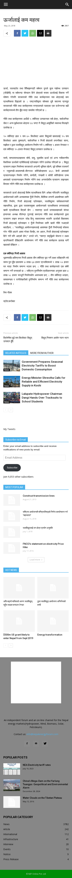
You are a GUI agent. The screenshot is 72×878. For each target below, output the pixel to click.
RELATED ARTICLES (15, 353)
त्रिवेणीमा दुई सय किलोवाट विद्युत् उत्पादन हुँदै (17, 339)
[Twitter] (45, 743)
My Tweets (9, 429)
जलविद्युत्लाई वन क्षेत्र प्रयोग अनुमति (38, 527)
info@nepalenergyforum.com (42, 734)
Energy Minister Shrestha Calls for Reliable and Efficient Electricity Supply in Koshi (43, 381)
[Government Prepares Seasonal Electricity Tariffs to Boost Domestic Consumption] (11, 365)
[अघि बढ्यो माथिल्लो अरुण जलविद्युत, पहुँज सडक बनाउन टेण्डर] (19, 587)
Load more (35, 559)
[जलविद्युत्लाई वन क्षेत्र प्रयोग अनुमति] (11, 532)
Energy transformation (49, 634)
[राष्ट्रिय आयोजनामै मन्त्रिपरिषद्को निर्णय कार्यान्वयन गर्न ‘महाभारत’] (11, 516)
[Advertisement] (36, 62)
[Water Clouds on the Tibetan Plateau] (11, 802)
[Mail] (36, 743)
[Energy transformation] (53, 621)
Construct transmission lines (39, 495)
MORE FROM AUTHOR (42, 353)
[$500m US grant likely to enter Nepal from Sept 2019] (19, 621)
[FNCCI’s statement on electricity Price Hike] (11, 548)
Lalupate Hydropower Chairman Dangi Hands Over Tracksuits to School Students (42, 397)
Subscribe (12, 467)
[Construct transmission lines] (11, 500)
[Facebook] (27, 743)
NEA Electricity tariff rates (37, 765)
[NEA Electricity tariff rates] (11, 769)
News (6, 370)
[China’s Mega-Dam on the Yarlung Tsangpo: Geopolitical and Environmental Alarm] (11, 785)
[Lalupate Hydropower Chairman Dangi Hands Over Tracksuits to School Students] (11, 397)
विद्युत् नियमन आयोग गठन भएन (55, 337)
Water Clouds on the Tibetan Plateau (42, 798)
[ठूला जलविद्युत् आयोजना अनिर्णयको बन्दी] (53, 587)
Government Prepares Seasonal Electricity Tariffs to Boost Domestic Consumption (42, 365)
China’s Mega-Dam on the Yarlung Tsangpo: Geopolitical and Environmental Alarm (45, 784)
